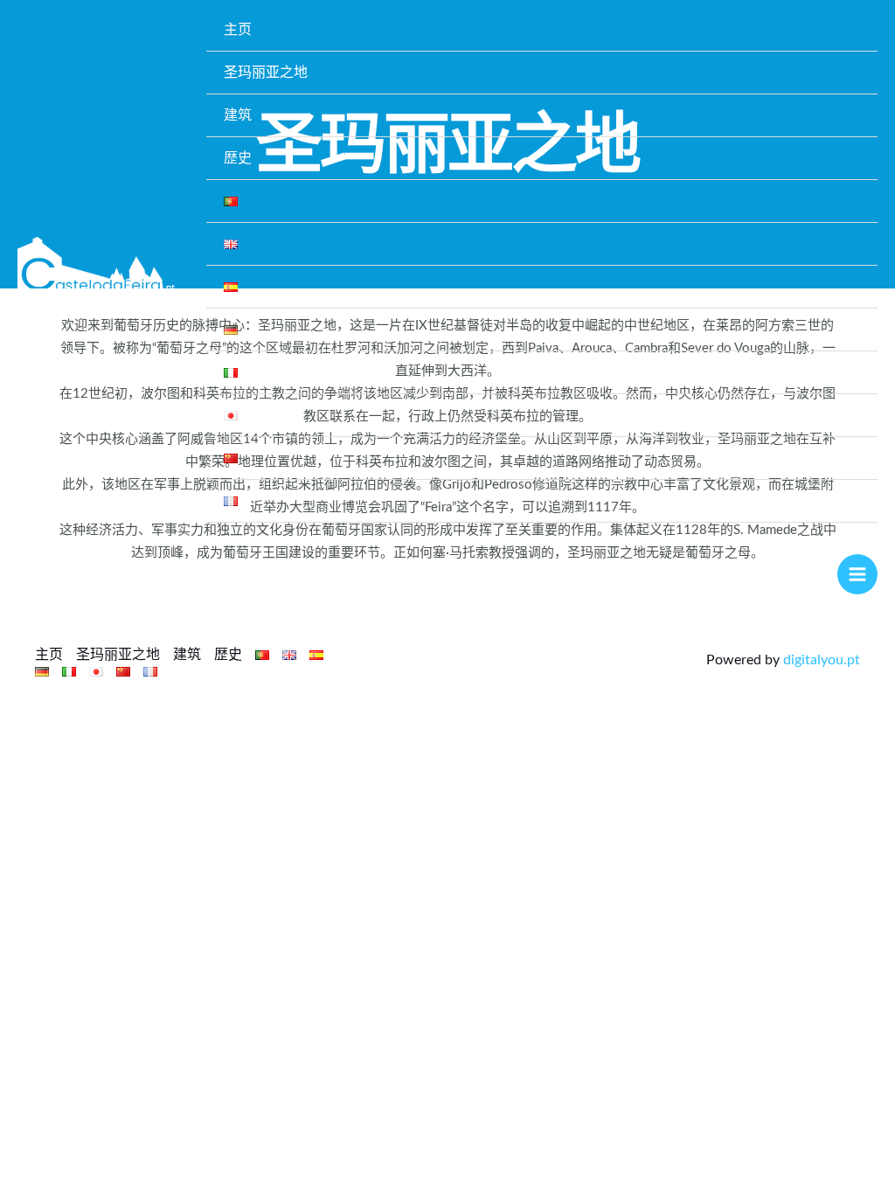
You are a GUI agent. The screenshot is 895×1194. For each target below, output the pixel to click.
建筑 (238, 115)
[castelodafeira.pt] (96, 266)
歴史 (238, 158)
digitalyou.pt (821, 660)
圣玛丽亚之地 (266, 73)
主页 (238, 30)
